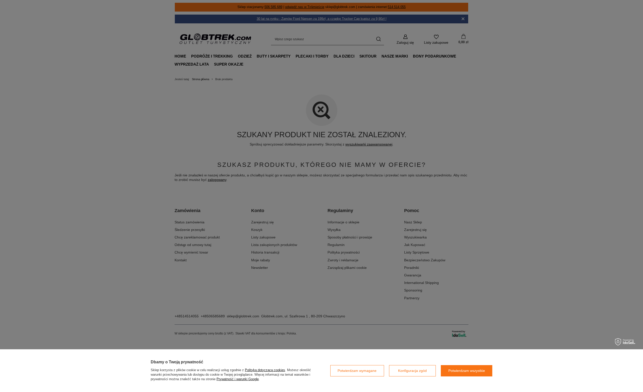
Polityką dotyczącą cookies (265, 370)
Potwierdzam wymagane (357, 371)
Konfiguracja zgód (412, 371)
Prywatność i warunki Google (238, 379)
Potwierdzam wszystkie (466, 371)
